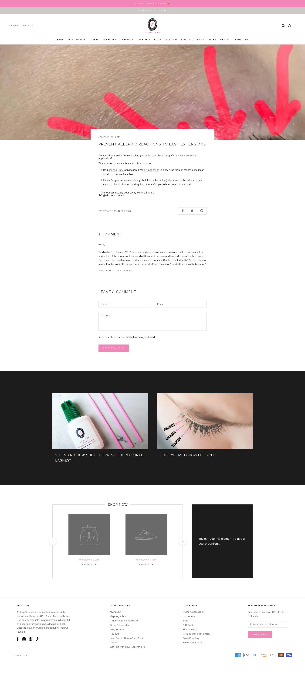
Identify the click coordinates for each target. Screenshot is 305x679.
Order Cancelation (120, 625)
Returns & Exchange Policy (124, 621)
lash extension (188, 155)
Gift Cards (188, 625)
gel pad (112, 170)
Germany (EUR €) (19, 25)
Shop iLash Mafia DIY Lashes (152, 10)
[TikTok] (37, 639)
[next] (182, 541)
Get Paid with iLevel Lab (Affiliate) (127, 647)
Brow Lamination (165, 39)
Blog (185, 621)
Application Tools (193, 39)
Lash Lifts (143, 39)
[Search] (283, 25)
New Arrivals (76, 39)
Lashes (93, 39)
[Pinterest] (30, 639)
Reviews (114, 634)
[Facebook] (17, 639)
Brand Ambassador (193, 612)
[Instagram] (24, 639)
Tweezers (126, 39)
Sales (212, 39)
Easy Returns (117, 629)
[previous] (52, 541)
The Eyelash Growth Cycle (188, 455)
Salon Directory (191, 638)
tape (121, 170)
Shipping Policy (118, 616)
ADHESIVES (109, 39)
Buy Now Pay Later (193, 642)
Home (60, 39)
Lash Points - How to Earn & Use (127, 638)
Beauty (225, 39)
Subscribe (260, 634)
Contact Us (241, 39)
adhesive (192, 180)
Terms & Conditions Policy (196, 634)
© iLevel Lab (20, 656)
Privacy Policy (190, 629)
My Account (116, 612)
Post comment (113, 348)
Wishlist (114, 642)
